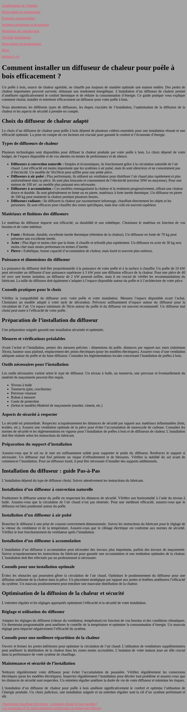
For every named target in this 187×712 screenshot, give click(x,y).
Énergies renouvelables (18, 18)
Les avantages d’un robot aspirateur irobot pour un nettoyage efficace (51, 708)
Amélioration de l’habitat (20, 6)
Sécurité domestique (16, 37)
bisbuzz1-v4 (10, 56)
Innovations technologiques (21, 44)
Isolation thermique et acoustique (25, 25)
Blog (5, 50)
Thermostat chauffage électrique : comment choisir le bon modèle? (49, 704)
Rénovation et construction (21, 12)
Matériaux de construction (20, 31)
